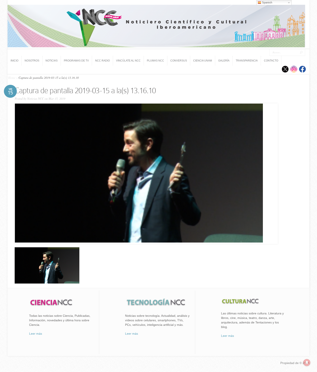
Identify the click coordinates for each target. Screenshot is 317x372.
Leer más (35, 333)
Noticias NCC (35, 98)
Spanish (266, 2)
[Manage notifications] (306, 362)
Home (11, 78)
